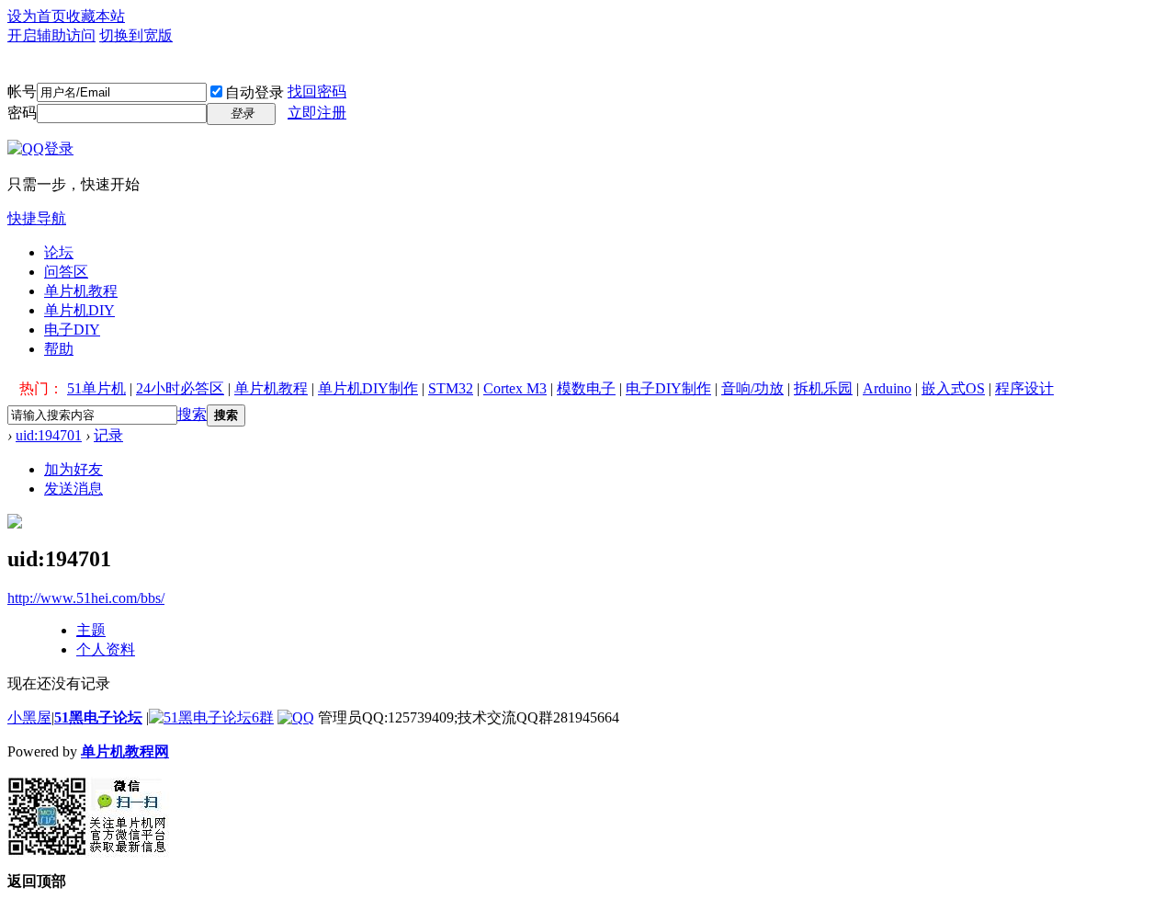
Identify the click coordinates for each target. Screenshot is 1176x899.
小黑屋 (29, 717)
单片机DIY (79, 310)
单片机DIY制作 (368, 388)
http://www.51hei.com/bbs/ (85, 598)
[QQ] (295, 717)
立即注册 (317, 112)
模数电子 (586, 388)
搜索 (192, 414)
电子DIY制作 (668, 388)
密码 (22, 112)
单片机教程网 (125, 751)
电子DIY (72, 329)
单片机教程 (81, 291)
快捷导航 (36, 218)
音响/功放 (752, 388)
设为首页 (36, 16)
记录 (108, 435)
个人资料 (105, 649)
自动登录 (254, 92)
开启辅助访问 (51, 35)
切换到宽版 (136, 35)
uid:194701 (49, 435)
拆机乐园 (823, 388)
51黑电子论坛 (98, 717)
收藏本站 (95, 16)
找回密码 (317, 91)
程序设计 (1024, 388)
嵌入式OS (953, 388)
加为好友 (73, 469)
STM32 (450, 388)
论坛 (59, 252)
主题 (91, 630)
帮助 (59, 349)
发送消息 (73, 488)
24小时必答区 (180, 388)
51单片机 (96, 388)
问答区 (66, 271)
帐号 (22, 91)
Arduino (887, 388)
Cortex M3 (515, 388)
